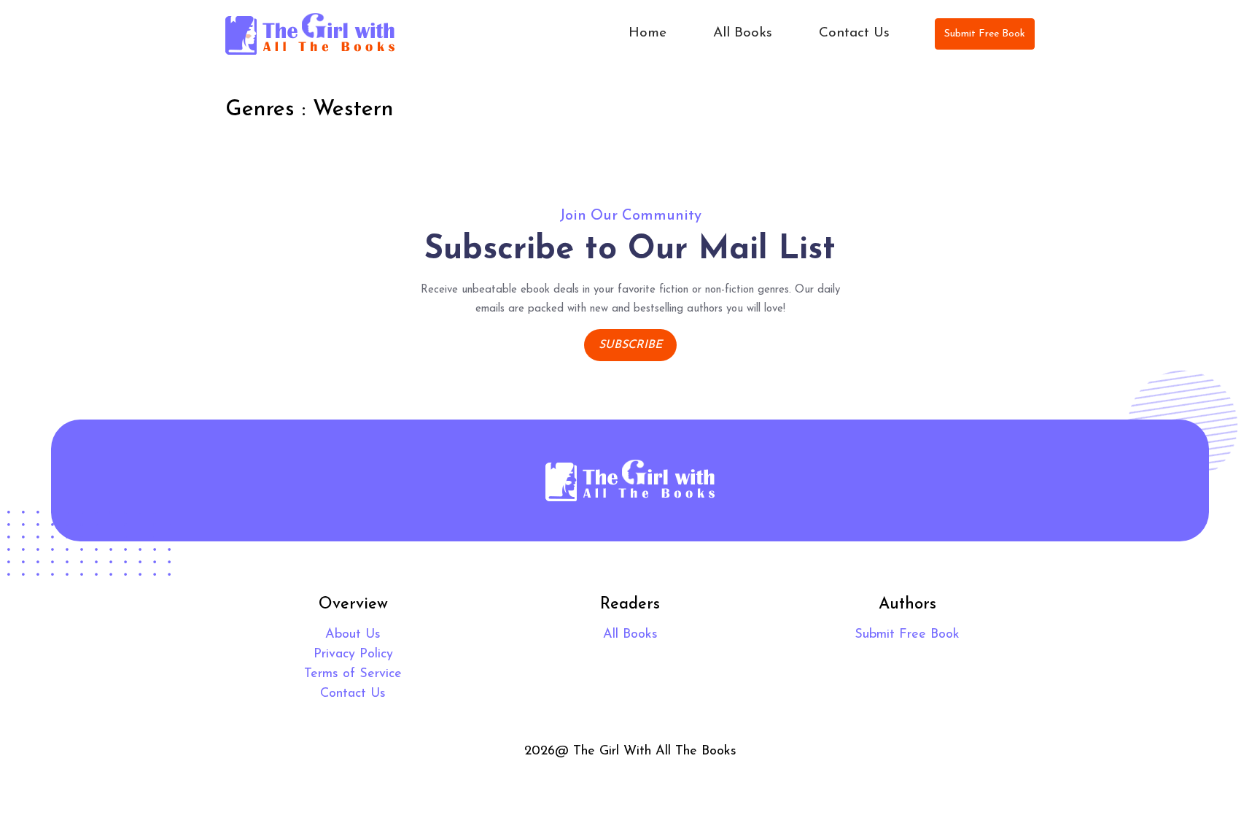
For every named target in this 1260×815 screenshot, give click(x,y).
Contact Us (854, 33)
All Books (742, 33)
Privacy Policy (353, 654)
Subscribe (630, 345)
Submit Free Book (984, 33)
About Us (353, 634)
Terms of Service (353, 674)
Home (647, 33)
